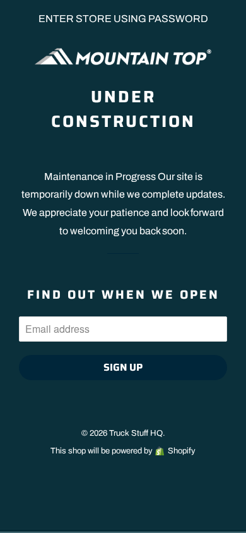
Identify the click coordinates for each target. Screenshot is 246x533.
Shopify (182, 450)
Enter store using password (123, 18)
